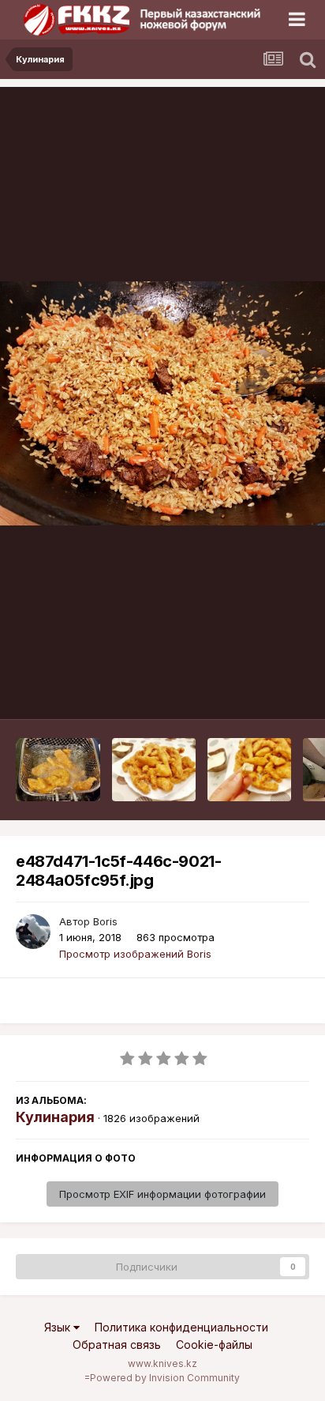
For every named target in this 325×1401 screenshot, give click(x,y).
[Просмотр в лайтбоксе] (162, 403)
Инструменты (256, 690)
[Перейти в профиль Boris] (33, 931)
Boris (105, 921)
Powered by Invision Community (165, 1378)
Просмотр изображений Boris (135, 953)
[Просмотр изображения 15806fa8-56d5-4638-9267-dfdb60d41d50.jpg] (58, 769)
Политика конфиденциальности (181, 1327)
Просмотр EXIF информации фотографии (162, 1194)
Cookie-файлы (214, 1344)
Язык (58, 1327)
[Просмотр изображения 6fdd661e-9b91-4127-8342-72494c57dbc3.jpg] (249, 769)
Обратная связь (117, 1344)
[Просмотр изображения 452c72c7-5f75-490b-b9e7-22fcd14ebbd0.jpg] (154, 769)
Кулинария (55, 1117)
